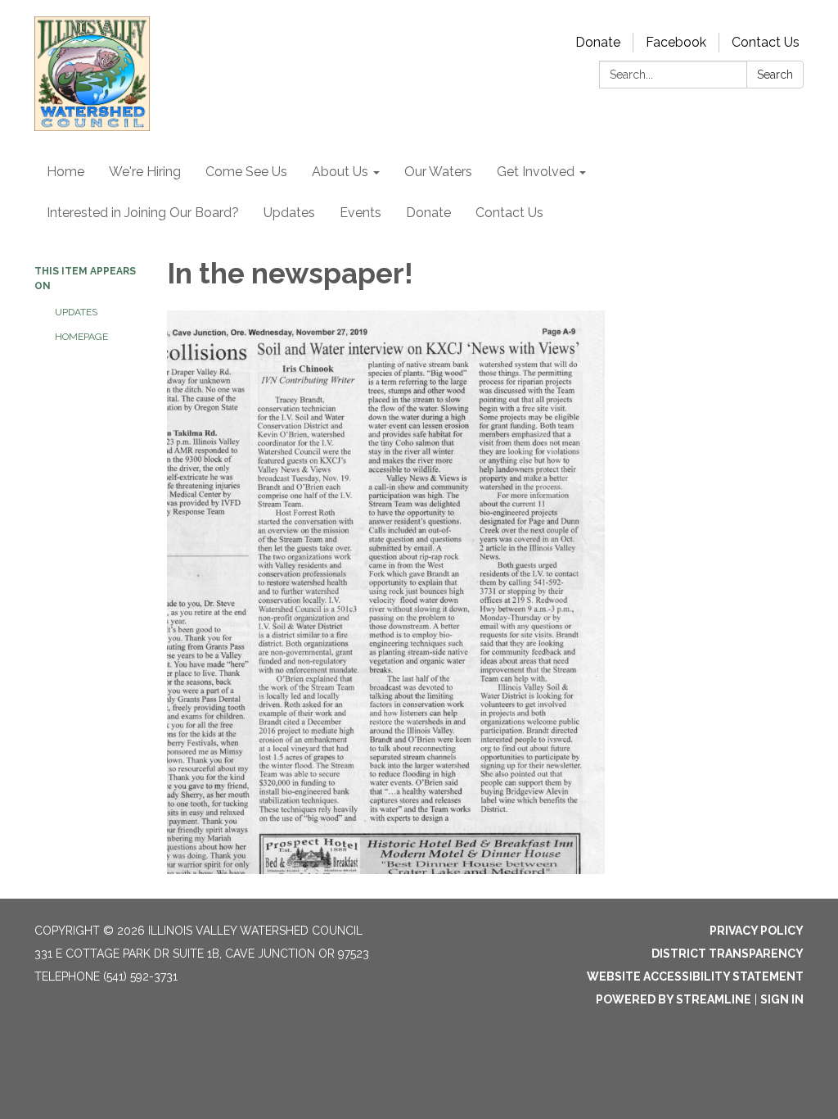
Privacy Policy (757, 930)
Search (775, 74)
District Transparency (727, 953)
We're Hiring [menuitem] (145, 171)
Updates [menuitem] (289, 212)
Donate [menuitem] (428, 212)
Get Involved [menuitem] (535, 171)
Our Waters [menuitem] (438, 171)
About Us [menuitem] (340, 171)
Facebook (676, 42)
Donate (597, 42)
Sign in (782, 999)
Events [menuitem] (360, 212)
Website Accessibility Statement (695, 976)
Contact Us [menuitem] (509, 212)
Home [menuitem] (65, 171)
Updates (76, 312)
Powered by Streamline (673, 999)
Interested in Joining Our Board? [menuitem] (143, 212)
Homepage (81, 336)
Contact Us (766, 42)
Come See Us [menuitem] (246, 171)
